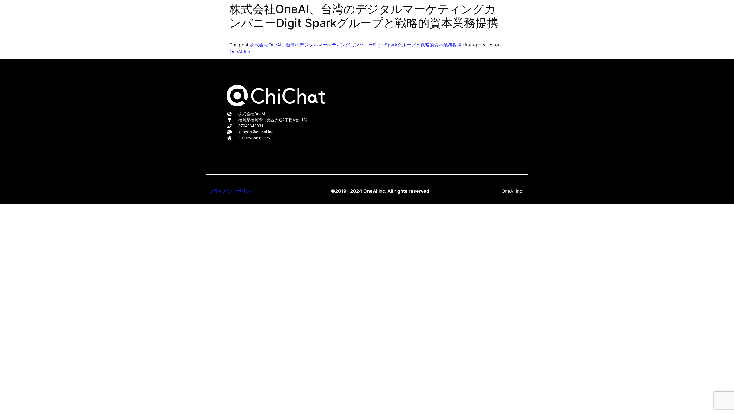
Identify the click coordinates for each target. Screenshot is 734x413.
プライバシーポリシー (232, 191)
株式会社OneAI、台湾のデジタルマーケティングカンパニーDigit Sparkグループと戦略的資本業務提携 (356, 45)
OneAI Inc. (240, 51)
